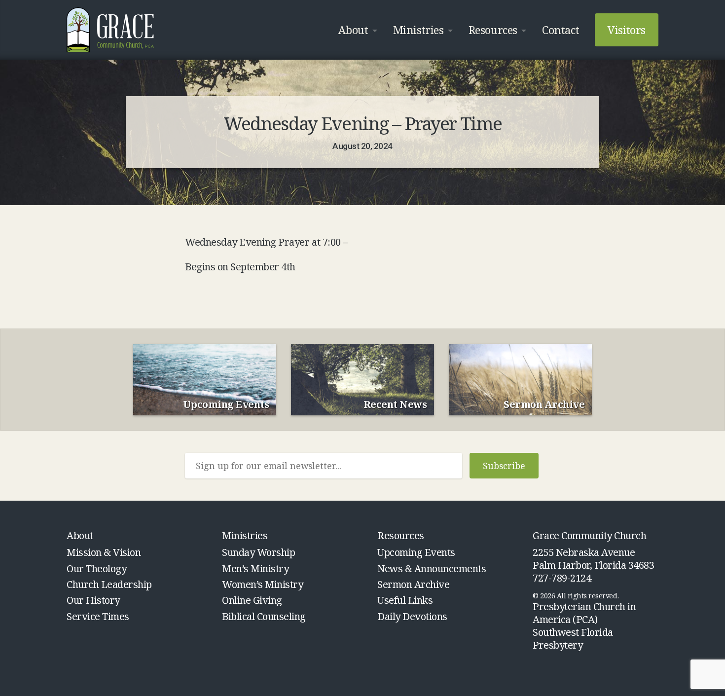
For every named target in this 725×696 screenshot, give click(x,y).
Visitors (626, 29)
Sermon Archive (413, 584)
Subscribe (504, 466)
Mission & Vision (104, 552)
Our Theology (96, 568)
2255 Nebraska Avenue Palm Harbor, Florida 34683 (593, 559)
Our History (93, 600)
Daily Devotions (412, 616)
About (353, 29)
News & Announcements (431, 568)
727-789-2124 (562, 578)
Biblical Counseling (264, 616)
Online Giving (252, 600)
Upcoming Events (416, 552)
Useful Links (405, 600)
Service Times (98, 616)
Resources (493, 29)
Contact (560, 29)
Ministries (418, 29)
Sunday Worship (258, 552)
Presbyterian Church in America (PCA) (584, 613)
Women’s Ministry (262, 584)
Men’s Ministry (255, 568)
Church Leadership (109, 584)
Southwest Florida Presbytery (573, 638)
